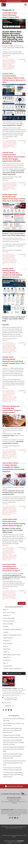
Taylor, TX (11, 69)
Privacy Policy (20, 827)
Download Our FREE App (15, 786)
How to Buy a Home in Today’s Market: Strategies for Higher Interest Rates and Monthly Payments (13, 467)
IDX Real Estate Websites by (10, 840)
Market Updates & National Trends (11, 654)
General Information (6, 259)
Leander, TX (4, 66)
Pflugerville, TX (12, 67)
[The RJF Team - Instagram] (12, 818)
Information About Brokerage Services (16, 826)
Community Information (9, 61)
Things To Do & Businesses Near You (12, 635)
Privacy (19, 842)
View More (5, 57)
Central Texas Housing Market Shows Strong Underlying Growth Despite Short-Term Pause (13, 361)
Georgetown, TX (5, 65)
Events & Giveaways (8, 623)
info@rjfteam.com (9, 706)
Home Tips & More (7, 643)
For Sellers (10, 64)
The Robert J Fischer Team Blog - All (12, 668)
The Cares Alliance (7, 666)
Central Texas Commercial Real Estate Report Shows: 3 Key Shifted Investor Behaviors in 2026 (14, 78)
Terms (15, 842)
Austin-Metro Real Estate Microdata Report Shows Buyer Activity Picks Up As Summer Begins (13, 749)
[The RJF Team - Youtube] (15, 818)
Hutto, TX (11, 144)
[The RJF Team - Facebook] (10, 818)
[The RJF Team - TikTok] (18, 818)
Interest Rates (11, 65)
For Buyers (14, 141)
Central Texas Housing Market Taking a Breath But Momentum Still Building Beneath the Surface (12, 273)
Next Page (21, 603)
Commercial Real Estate (7, 141)
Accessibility (9, 842)
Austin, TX (9, 60)
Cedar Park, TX (13, 140)
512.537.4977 (7, 702)
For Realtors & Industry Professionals (9, 143)
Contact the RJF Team (14, 673)
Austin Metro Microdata (9, 612)
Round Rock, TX (5, 69)
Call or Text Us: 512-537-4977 (14, 1)
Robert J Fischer (8, 45)
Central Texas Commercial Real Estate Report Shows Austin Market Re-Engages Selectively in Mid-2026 (13, 157)
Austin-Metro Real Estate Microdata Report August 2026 (10, 15)
